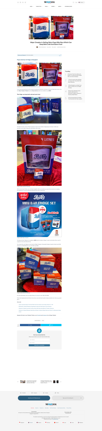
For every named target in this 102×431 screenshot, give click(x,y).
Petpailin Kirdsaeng (42, 47)
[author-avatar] (37, 47)
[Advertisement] (39, 365)
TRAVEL (46, 6)
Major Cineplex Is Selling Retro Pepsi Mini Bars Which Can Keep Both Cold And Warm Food (51, 43)
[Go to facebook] (18, 2)
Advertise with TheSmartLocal (34, 398)
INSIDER (53, 6)
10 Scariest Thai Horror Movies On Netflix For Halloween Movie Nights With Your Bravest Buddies (75, 75)
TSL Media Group (55, 419)
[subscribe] (81, 398)
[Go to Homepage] (49, 2)
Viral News (54, 47)
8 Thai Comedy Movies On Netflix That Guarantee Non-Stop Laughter (75, 98)
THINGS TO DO (38, 6)
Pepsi (43, 320)
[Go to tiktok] (25, 2)
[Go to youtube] (23, 2)
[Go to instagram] (20, 2)
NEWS (31, 6)
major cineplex (37, 320)
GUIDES (59, 6)
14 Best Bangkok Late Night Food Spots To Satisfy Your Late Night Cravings (74, 86)
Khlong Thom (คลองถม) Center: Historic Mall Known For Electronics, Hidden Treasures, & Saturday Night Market (74, 92)
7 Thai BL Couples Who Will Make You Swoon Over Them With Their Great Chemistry (74, 81)
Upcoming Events (68, 6)
